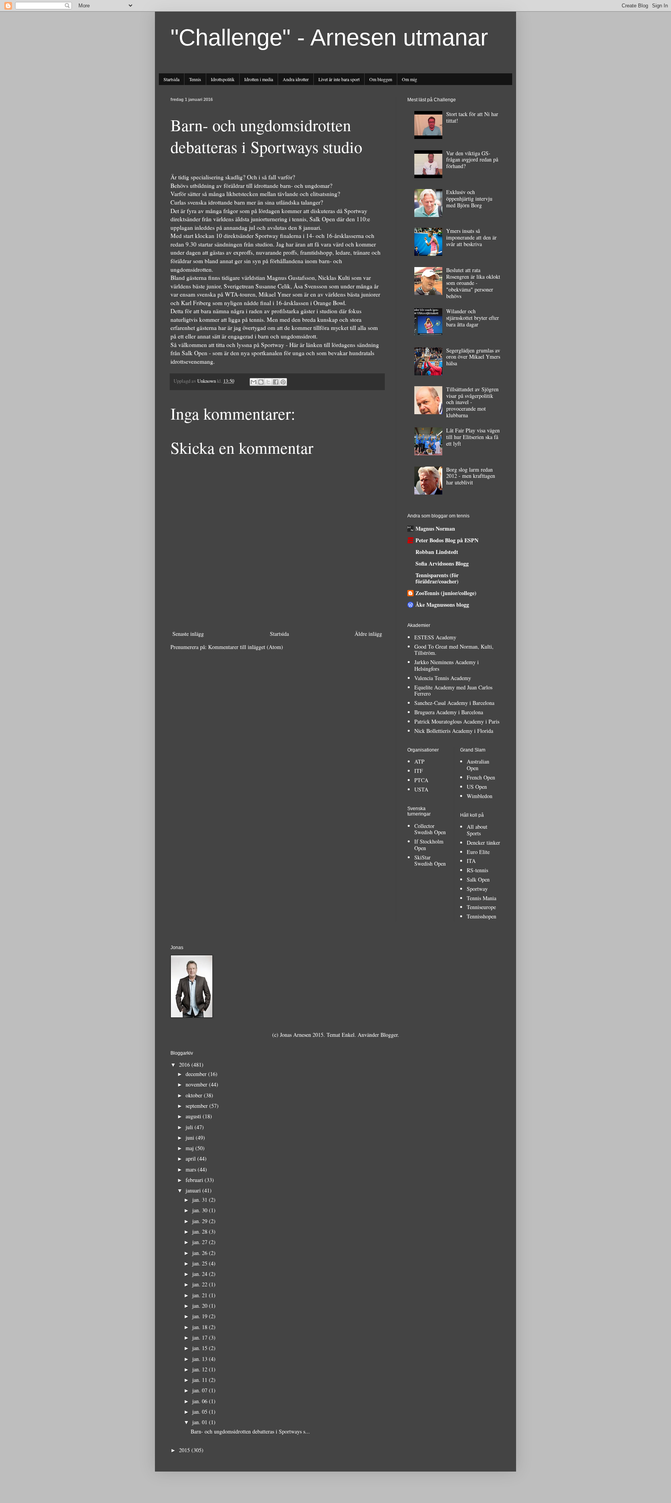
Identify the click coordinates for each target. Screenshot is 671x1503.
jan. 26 (200, 1253)
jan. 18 (200, 1327)
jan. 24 (200, 1273)
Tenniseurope (481, 907)
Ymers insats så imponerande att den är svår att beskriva (471, 237)
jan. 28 (200, 1231)
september (197, 1105)
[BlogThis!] (261, 382)
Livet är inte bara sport (339, 79)
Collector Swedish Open (430, 829)
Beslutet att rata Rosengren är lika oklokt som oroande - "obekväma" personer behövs (473, 283)
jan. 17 (200, 1337)
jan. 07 (200, 1390)
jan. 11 (200, 1379)
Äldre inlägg (368, 633)
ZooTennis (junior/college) (445, 593)
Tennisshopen (481, 916)
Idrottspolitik (223, 79)
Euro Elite (478, 852)
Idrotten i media (258, 79)
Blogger (389, 1034)
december (197, 1074)
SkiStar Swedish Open (430, 861)
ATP (419, 761)
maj (190, 1148)
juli (190, 1127)
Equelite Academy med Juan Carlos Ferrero (453, 691)
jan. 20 (200, 1305)
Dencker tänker (483, 842)
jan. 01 (200, 1422)
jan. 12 (200, 1369)
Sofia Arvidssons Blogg (442, 563)
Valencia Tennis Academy (442, 678)
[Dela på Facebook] (276, 382)
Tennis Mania (481, 898)
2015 (185, 1450)
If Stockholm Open (428, 845)
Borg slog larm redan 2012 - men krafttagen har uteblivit (470, 476)
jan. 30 (200, 1210)
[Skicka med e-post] (253, 382)
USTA (421, 789)
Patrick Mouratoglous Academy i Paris (456, 721)
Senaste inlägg (188, 633)
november (197, 1084)
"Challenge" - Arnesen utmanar (329, 37)
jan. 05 (200, 1411)
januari (194, 1190)
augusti (194, 1116)
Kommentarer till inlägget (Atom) (245, 647)
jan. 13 (200, 1358)
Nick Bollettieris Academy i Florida (453, 730)
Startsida (171, 79)
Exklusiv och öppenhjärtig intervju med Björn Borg (469, 198)
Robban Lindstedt (436, 552)
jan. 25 (200, 1263)
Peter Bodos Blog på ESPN (446, 540)
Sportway (477, 888)
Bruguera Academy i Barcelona (448, 712)
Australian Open (478, 765)
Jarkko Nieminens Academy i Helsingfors (446, 665)
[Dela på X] (268, 382)
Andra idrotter (296, 79)
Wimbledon (479, 796)
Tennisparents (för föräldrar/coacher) (437, 578)
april (191, 1158)
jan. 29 (200, 1221)
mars (192, 1169)
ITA (471, 860)
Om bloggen (380, 79)
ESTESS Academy (435, 637)
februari (195, 1180)
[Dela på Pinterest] (283, 382)
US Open (477, 786)
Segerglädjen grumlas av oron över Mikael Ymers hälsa (473, 357)
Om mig (409, 79)
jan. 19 (200, 1316)
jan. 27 (200, 1242)
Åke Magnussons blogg (442, 605)
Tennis (195, 79)
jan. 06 (200, 1401)
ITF (418, 770)
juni (191, 1137)
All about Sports (477, 830)
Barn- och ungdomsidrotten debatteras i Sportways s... (250, 1431)
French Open (481, 777)
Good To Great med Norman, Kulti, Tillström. (454, 650)
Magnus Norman (435, 528)
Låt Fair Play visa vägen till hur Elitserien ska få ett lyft (473, 437)
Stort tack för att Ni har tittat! (472, 117)
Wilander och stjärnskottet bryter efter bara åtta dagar (472, 317)
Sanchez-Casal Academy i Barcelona (454, 702)
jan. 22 (200, 1284)
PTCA (421, 780)
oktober (195, 1095)
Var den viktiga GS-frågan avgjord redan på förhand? (472, 159)
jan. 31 (200, 1199)
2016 (185, 1064)
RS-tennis (477, 870)
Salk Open (478, 879)
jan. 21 (200, 1295)
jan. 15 (200, 1348)
